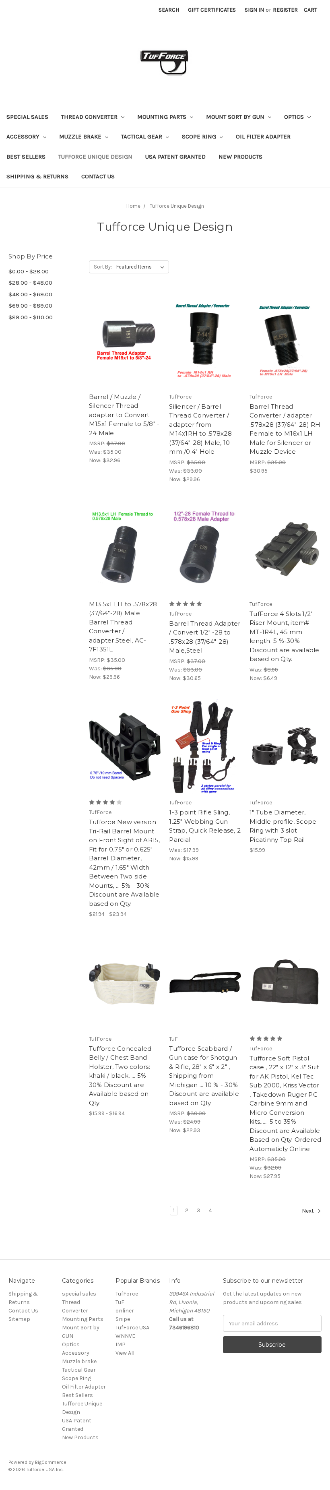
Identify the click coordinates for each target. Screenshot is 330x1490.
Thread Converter (90, 116)
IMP (121, 1344)
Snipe (123, 1319)
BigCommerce (50, 1462)
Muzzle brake (81, 136)
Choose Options (124, 761)
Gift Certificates (212, 9)
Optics (294, 116)
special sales (27, 116)
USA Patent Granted (175, 156)
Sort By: (103, 267)
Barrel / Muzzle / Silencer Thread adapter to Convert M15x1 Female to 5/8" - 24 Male (124, 415)
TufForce (127, 1293)
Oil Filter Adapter (263, 136)
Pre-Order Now (125, 355)
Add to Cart (205, 355)
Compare (122, 341)
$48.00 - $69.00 (30, 294)
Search (169, 9)
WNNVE (125, 1336)
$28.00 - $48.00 (30, 282)
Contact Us (98, 176)
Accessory (23, 136)
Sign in (254, 9)
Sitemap (19, 1319)
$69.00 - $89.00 (30, 305)
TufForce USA (132, 1327)
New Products (240, 156)
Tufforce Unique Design (95, 156)
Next (308, 1210)
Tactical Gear (142, 136)
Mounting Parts (162, 116)
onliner (125, 1310)
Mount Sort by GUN (236, 116)
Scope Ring (200, 136)
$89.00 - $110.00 (30, 317)
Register (285, 9)
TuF (120, 1302)
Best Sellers (25, 156)
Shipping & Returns (37, 176)
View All (125, 1352)
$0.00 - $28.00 (28, 271)
